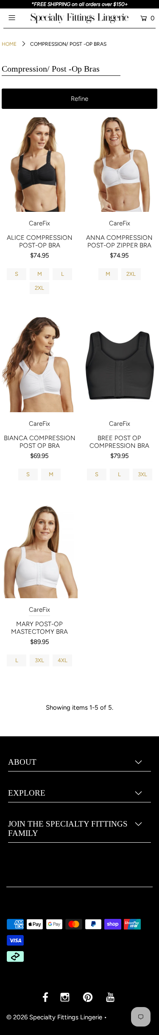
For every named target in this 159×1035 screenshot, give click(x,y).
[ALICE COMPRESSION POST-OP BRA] (40, 164)
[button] (80, 99)
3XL (142, 474)
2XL (39, 288)
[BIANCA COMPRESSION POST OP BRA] (40, 364)
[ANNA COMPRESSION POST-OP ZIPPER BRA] (120, 164)
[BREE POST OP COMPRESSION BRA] (120, 364)
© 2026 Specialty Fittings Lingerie (54, 1017)
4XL (62, 660)
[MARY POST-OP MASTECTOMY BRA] (40, 551)
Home (9, 44)
